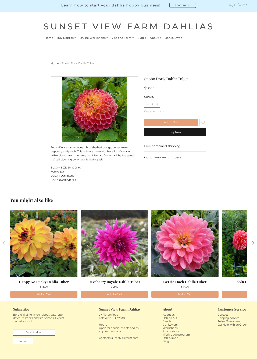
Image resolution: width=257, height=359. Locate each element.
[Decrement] (147, 104)
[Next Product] (253, 243)
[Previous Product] (3, 243)
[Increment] (157, 104)
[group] (128, 253)
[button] (245, 4)
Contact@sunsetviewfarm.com (118, 338)
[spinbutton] (152, 104)
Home (55, 63)
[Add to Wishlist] (202, 122)
